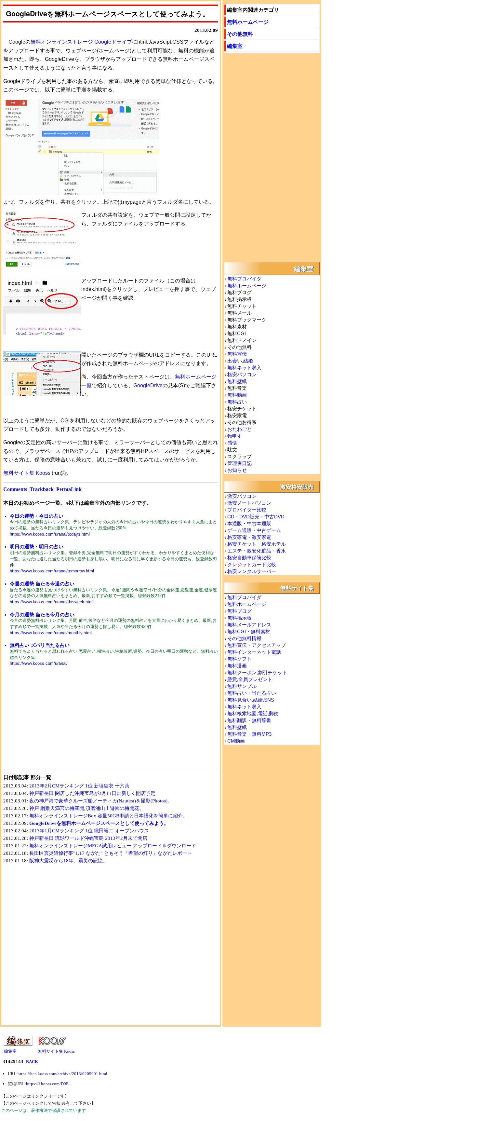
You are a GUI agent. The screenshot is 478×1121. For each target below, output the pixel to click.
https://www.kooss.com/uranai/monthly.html (51, 632)
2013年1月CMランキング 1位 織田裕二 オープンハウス (89, 830)
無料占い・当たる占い (251, 693)
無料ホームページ (248, 21)
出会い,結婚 (240, 360)
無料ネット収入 (244, 367)
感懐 (232, 442)
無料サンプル (242, 686)
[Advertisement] (57, 721)
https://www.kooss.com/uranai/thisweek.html (52, 601)
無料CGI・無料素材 (248, 631)
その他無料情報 (244, 638)
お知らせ (237, 470)
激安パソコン (242, 496)
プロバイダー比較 (246, 510)
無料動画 (237, 395)
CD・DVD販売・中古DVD (256, 516)
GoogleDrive (148, 385)
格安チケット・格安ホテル (256, 544)
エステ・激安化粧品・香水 (256, 551)
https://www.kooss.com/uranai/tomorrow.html (52, 570)
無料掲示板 (239, 618)
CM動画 (236, 741)
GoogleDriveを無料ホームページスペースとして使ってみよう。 (99, 823)
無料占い (237, 401)
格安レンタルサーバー (251, 571)
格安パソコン (242, 374)
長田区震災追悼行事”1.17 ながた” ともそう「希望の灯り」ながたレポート (110, 853)
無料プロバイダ (244, 278)
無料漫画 (237, 665)
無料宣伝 (237, 354)
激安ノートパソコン (249, 503)
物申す (234, 436)
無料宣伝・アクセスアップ (256, 645)
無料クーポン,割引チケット (257, 672)
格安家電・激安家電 (249, 537)
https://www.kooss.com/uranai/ (39, 663)
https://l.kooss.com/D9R (47, 1083)
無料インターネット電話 (254, 652)
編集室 (235, 45)
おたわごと (239, 429)
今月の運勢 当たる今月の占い (42, 614)
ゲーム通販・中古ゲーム (254, 530)
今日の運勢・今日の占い (36, 516)
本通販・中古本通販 (249, 523)
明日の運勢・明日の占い (36, 546)
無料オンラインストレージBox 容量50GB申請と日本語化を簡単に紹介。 (108, 815)
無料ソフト (239, 659)
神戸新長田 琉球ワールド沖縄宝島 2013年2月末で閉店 (88, 838)
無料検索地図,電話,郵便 (253, 713)
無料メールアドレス (249, 624)
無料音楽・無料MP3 (249, 734)
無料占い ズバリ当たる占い (40, 645)
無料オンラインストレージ (62, 42)
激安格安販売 (296, 486)
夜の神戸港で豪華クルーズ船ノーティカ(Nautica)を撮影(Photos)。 (100, 800)
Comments (15, 489)
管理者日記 (239, 463)
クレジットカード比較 (251, 564)
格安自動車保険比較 (249, 557)
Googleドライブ (113, 42)
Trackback (42, 489)
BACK (32, 1061)
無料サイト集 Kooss (26, 473)
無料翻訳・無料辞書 (249, 720)
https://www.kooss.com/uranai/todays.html (50, 534)
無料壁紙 (237, 381)
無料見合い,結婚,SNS (250, 700)
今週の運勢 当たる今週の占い (42, 583)
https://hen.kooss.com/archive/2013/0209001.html (62, 1073)
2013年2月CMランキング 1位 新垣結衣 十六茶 (79, 785)
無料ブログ (239, 611)
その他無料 (240, 33)
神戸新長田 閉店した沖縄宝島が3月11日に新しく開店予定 (92, 793)
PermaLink (69, 489)
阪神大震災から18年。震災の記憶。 (68, 860)
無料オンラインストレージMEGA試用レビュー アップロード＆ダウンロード (112, 845)
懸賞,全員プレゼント (249, 679)
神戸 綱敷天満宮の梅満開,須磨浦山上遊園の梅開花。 (86, 808)
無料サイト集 (296, 588)
